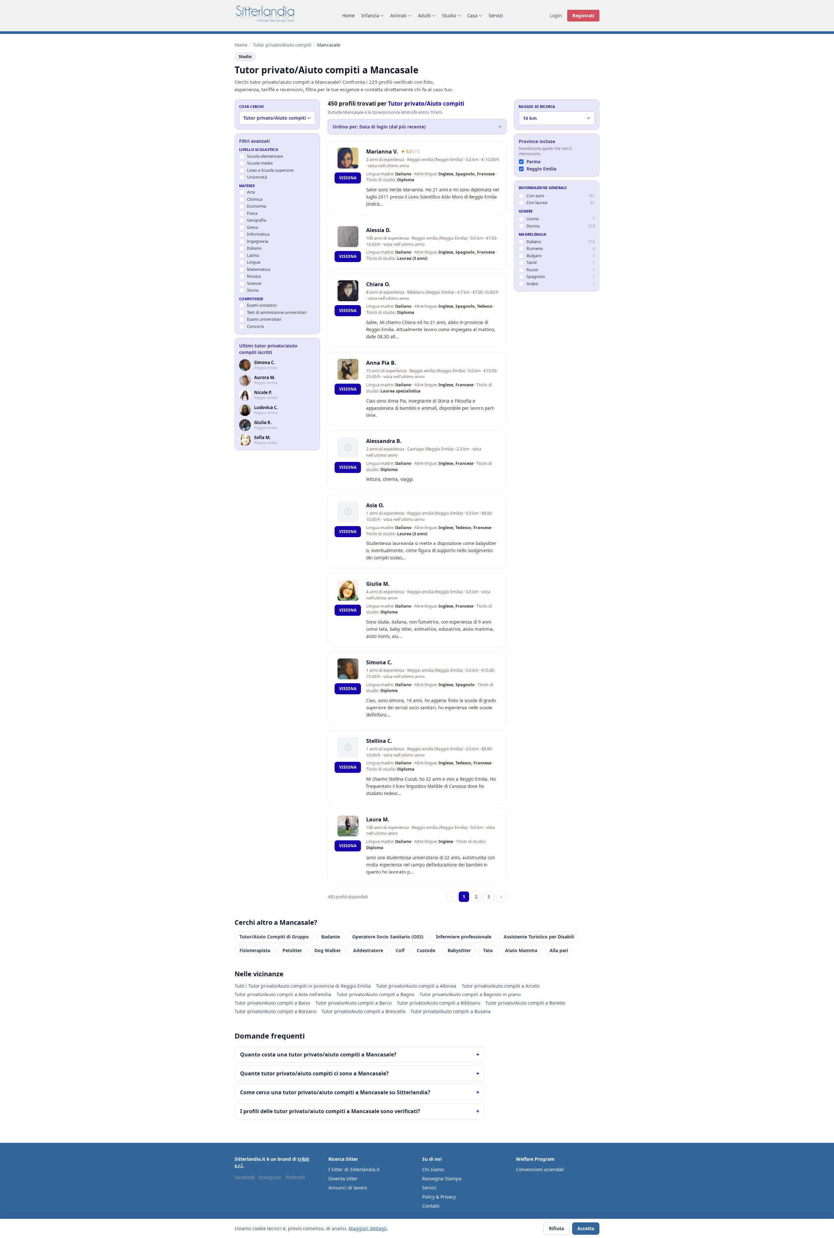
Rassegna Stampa (441, 1178)
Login (556, 15)
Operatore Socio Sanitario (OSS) (388, 937)
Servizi (496, 15)
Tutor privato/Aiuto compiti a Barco (353, 1003)
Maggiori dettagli (368, 1228)
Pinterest (295, 1177)
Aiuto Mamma (521, 950)
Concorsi (255, 326)
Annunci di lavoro (347, 1188)
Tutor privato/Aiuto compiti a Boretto (525, 1003)
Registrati (583, 15)
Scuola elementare (265, 156)
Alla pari (559, 950)
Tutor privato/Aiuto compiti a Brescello (363, 1011)
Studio (449, 15)
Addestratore (368, 950)
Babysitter (459, 950)
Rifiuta (556, 1228)
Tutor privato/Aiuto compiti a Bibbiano (438, 1003)
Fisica (252, 213)
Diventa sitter (343, 1178)
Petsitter (292, 950)
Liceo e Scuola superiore (270, 170)
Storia (252, 290)
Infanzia (370, 15)
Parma (533, 162)
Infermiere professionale (463, 937)
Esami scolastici (262, 305)
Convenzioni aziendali (540, 1169)
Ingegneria (257, 241)
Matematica (258, 269)
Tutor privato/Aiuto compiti (282, 45)
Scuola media (260, 163)
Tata (488, 950)
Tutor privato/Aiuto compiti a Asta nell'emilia (283, 994)
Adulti (424, 15)
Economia (256, 206)
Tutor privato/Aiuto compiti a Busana (450, 1011)
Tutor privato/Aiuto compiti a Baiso (272, 1003)
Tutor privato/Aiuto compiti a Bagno (375, 994)
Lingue (253, 262)
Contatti (430, 1206)
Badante (330, 937)
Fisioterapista (254, 950)
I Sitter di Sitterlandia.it (354, 1169)
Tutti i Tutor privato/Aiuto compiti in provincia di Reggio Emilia (303, 986)
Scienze (254, 283)
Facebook (245, 1177)
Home (348, 15)
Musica (254, 276)
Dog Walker (327, 950)
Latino (253, 255)
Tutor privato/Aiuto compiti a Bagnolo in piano (470, 994)
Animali (398, 15)
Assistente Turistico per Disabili (539, 937)
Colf (399, 950)
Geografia (256, 220)
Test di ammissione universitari (277, 312)
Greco (252, 227)
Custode (426, 950)
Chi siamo (433, 1169)
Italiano (254, 248)
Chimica (254, 199)
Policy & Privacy (439, 1197)
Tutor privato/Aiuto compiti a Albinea (416, 986)
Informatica (258, 234)
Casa (472, 15)
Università (257, 177)
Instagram (270, 1177)
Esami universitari (264, 319)
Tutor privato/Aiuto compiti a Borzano (275, 1011)
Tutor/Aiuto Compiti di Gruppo (274, 937)
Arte (251, 192)
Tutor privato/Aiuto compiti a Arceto (500, 986)
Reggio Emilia (541, 169)
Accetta (585, 1228)
